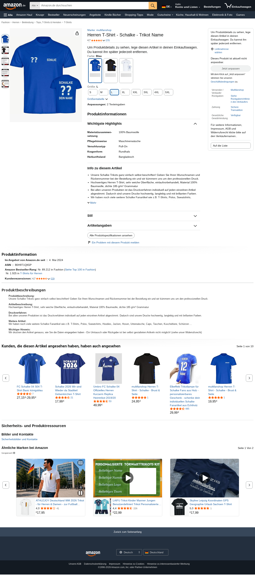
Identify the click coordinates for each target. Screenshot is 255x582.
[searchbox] (94, 5)
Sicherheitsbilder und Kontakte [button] (19, 439)
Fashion (5, 22)
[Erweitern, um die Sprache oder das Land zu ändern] (139, 552)
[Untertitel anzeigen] (80, 463)
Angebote (95, 14)
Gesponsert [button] (7, 453)
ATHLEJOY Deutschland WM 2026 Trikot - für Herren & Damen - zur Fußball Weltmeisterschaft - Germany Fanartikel (60, 502)
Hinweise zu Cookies (133, 564)
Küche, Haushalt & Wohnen (192, 14)
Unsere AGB (75, 564)
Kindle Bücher (113, 14)
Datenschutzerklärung (95, 564)
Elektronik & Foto (222, 14)
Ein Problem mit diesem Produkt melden (115, 242)
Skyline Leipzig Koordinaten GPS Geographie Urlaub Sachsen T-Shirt (211, 502)
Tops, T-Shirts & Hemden (48, 22)
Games (240, 14)
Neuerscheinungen (74, 14)
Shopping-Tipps (134, 14)
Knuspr (40, 14)
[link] (32, 388)
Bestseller (54, 14)
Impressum (114, 564)
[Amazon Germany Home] (93, 554)
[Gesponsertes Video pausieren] (80, 493)
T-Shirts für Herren (31, 273)
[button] (8, 14)
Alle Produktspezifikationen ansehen (111, 235)
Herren (15, 22)
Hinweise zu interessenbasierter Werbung (168, 564)
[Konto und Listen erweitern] (199, 7)
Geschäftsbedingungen (222, 81)
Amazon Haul (24, 14)
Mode (150, 14)
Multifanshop (237, 90)
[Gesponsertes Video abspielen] (128, 478)
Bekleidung (28, 22)
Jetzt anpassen (231, 68)
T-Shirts (68, 22)
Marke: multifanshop (99, 30)
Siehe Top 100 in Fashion (80, 269)
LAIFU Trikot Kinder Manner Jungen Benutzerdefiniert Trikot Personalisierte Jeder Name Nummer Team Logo (135, 502)
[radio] (5, 39)
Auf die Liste (220, 145)
